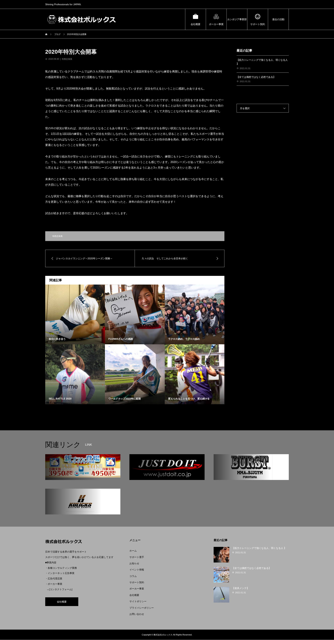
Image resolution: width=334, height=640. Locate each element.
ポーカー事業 (216, 24)
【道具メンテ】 (240, 588)
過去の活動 (278, 19)
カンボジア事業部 (237, 19)
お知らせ (134, 563)
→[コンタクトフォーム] (59, 589)
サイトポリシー (137, 601)
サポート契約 (257, 24)
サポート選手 (136, 557)
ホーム (133, 550)
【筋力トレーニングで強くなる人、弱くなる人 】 (259, 548)
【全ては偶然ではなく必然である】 (256, 77)
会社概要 (195, 24)
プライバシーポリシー (141, 607)
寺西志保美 (67, 59)
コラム (133, 576)
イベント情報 (136, 569)
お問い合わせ (136, 614)
